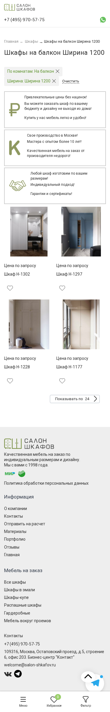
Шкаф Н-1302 (17, 274)
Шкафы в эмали (19, 589)
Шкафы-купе (16, 597)
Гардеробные (17, 613)
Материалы (15, 531)
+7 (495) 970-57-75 (22, 644)
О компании (15, 508)
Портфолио (15, 539)
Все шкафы (15, 582)
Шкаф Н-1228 (17, 367)
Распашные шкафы (22, 605)
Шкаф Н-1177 (69, 367)
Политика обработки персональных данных (46, 483)
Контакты (13, 516)
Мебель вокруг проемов (27, 620)
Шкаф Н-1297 (69, 274)
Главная (12, 554)
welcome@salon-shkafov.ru (30, 665)
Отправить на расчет (24, 523)
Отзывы (11, 547)
